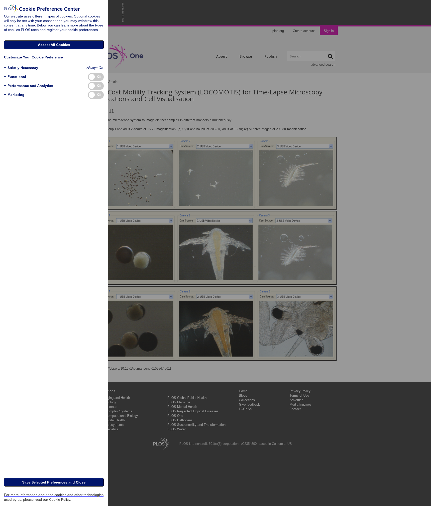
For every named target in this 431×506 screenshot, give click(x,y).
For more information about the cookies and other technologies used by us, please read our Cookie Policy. (54, 497)
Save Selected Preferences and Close (54, 482)
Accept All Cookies (54, 45)
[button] (21, 67)
